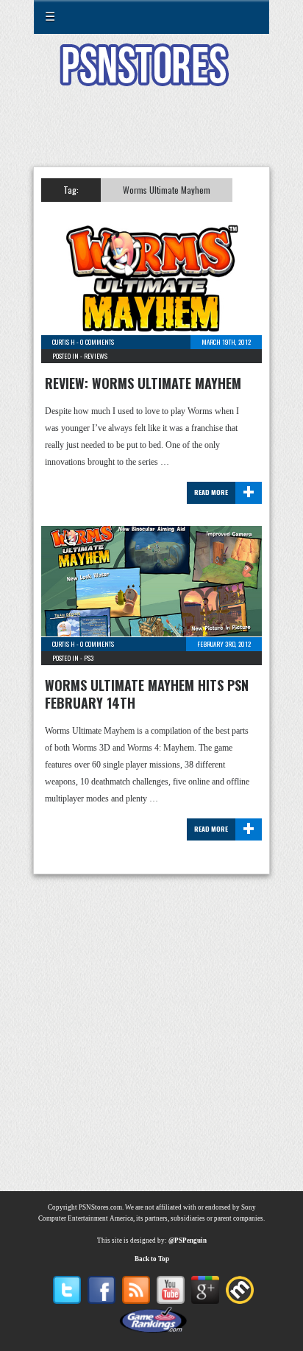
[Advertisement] (151, 135)
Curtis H (63, 342)
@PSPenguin (187, 1240)
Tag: (71, 189)
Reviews (95, 356)
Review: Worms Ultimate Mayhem (143, 383)
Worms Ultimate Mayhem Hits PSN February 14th (147, 694)
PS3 (88, 658)
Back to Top (152, 1259)
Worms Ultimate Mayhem (166, 189)
